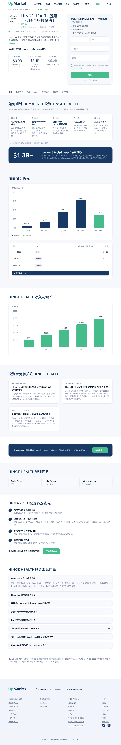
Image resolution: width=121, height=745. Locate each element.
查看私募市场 (45, 699)
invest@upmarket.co (76, 689)
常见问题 (58, 3)
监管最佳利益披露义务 (76, 722)
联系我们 (77, 3)
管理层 (55, 92)
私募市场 (18, 9)
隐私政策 (71, 707)
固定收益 (12, 718)
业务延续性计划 (73, 699)
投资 (10, 9)
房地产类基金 (13, 722)
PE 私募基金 (13, 714)
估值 (28, 92)
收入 (36, 92)
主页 (104, 699)
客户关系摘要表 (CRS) (76, 718)
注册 (98, 3)
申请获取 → (100, 450)
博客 (68, 3)
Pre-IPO (28, 9)
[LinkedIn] (109, 725)
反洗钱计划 (72, 703)
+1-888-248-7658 (44, 689)
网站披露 (71, 710)
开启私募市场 (51, 551)
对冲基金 (12, 710)
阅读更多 (12, 43)
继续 (90, 75)
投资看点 (45, 92)
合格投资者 (81, 65)
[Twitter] (103, 725)
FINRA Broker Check (75, 726)
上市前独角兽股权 (15, 699)
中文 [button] (109, 3)
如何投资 (19, 92)
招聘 (104, 718)
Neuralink (43, 707)
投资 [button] (48, 3)
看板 (104, 703)
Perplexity (43, 703)
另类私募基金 (13, 707)
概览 (10, 92)
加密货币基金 (13, 703)
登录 (87, 3)
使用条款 (71, 714)
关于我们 (38, 3)
